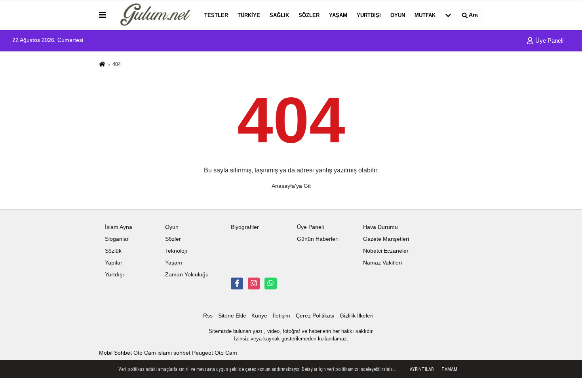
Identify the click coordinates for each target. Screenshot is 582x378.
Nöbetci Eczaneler (386, 251)
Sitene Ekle (232, 316)
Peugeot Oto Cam (214, 353)
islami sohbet (174, 353)
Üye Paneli (548, 40)
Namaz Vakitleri (382, 263)
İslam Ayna (118, 227)
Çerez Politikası (315, 316)
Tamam (449, 369)
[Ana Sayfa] (102, 65)
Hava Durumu (380, 227)
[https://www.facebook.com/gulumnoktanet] (237, 283)
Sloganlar (117, 239)
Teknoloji (176, 251)
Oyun (397, 15)
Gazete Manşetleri (386, 239)
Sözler (309, 15)
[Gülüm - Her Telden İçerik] (153, 15)
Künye (259, 316)
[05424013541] (270, 283)
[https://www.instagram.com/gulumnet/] (254, 283)
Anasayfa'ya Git (291, 186)
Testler (216, 15)
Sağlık (279, 15)
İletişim (281, 316)
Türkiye (249, 15)
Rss (208, 316)
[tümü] (448, 15)
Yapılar (113, 263)
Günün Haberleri (318, 239)
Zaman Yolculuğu (187, 275)
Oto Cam (144, 353)
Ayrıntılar (422, 369)
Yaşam (338, 15)
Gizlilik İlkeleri (356, 316)
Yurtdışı (369, 15)
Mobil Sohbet (115, 353)
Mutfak (425, 15)
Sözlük (113, 251)
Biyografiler (245, 227)
